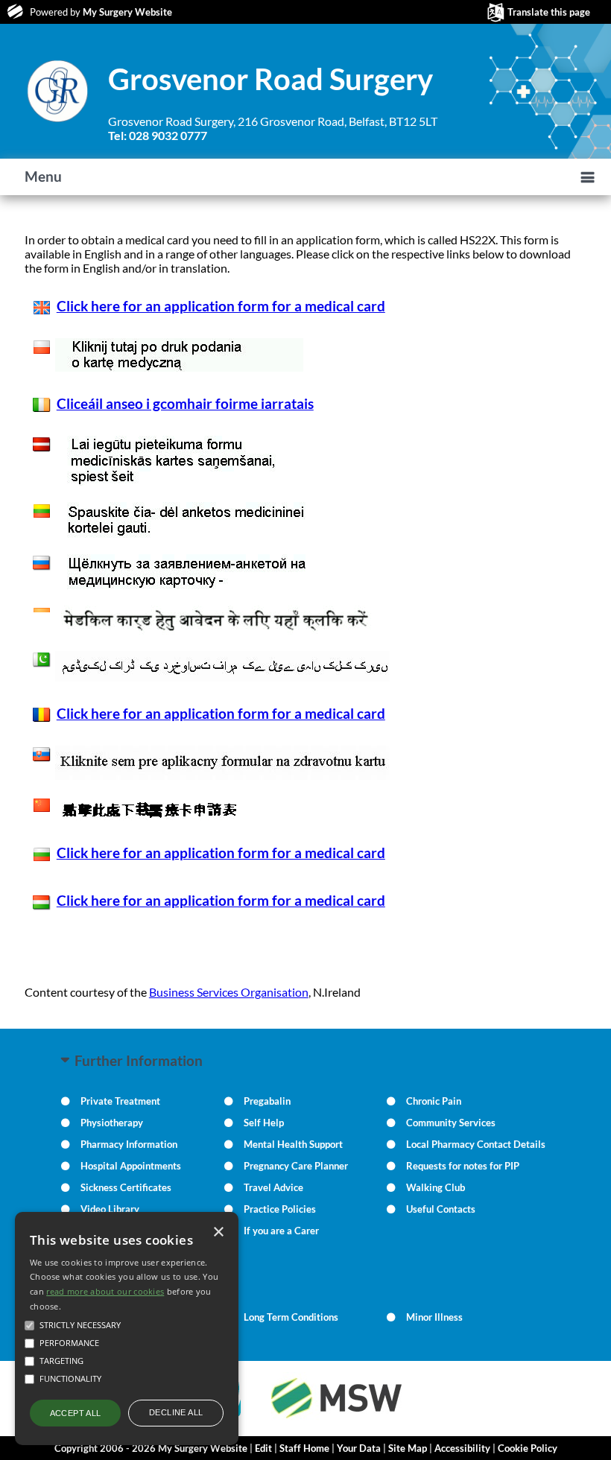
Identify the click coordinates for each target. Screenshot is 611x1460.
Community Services (451, 1123)
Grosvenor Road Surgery (270, 79)
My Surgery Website (127, 12)
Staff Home (304, 1448)
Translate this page (548, 12)
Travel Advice (273, 1187)
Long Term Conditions (291, 1317)
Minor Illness (434, 1317)
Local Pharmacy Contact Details (475, 1144)
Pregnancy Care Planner (296, 1166)
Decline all (176, 1412)
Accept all (75, 1413)
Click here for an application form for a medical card (221, 306)
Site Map (407, 1448)
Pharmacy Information (128, 1144)
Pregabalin (267, 1101)
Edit (263, 1448)
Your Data (359, 1448)
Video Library (109, 1209)
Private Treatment (120, 1101)
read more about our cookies (105, 1291)
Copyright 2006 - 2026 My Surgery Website (150, 1448)
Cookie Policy (527, 1448)
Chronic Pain (433, 1101)
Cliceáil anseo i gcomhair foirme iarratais (185, 404)
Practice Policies (280, 1209)
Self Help (264, 1123)
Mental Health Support (293, 1144)
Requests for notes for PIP (462, 1166)
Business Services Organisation (228, 992)
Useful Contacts (440, 1209)
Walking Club (435, 1187)
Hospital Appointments (130, 1166)
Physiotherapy (111, 1123)
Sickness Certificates (125, 1187)
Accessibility (462, 1448)
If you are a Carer (281, 1231)
